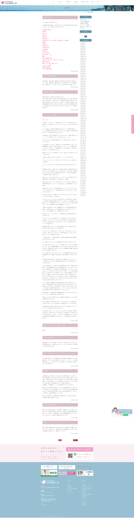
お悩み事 (84, 503)
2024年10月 (83, 79)
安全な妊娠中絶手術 (86, 488)
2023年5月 (83, 108)
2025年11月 (83, 58)
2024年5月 (83, 88)
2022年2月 (83, 133)
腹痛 (43, 56)
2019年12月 (83, 177)
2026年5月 (83, 48)
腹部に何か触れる (46, 61)
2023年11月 (83, 98)
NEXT (75, 440)
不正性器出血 (45, 49)
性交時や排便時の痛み (47, 58)
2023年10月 (83, 100)
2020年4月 (83, 170)
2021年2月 (83, 153)
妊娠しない (44, 33)
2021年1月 (83, 155)
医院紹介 (70, 486)
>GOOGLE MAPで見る (45, 501)
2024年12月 (83, 76)
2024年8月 (83, 83)
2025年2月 (83, 73)
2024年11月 (83, 78)
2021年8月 (83, 143)
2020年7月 (83, 165)
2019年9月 (83, 182)
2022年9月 (83, 121)
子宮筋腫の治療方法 (46, 29)
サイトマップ (71, 492)
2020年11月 (83, 158)
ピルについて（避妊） (47, 65)
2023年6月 (83, 106)
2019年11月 (83, 178)
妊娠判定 (44, 31)
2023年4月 (83, 110)
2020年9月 (83, 162)
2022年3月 (83, 131)
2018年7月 (83, 195)
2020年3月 (83, 172)
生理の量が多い (45, 45)
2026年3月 (83, 51)
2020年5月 (83, 168)
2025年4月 (83, 69)
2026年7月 (83, 44)
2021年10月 (83, 140)
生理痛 (43, 42)
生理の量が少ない (46, 47)
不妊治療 (84, 492)
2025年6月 (83, 66)
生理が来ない (45, 36)
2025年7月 (83, 64)
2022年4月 (83, 130)
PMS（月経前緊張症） (47, 68)
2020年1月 (83, 175)
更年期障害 (84, 495)
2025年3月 (83, 71)
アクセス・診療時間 (72, 488)
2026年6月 (83, 46)
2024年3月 (83, 91)
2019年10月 (83, 180)
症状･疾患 (84, 504)
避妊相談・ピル (85, 490)
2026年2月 (83, 53)
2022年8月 (83, 123)
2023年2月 (83, 113)
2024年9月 (83, 81)
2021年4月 (83, 150)
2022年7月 (83, 125)
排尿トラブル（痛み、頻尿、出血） (50, 63)
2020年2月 (83, 173)
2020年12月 (83, 157)
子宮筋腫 (84, 497)
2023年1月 (83, 115)
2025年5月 (83, 68)
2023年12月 (83, 96)
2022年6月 (83, 126)
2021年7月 (83, 145)
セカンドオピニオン (86, 501)
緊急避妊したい (45, 38)
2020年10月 (83, 160)
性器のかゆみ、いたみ (47, 54)
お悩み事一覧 (47, 17)
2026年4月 (83, 49)
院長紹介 (70, 490)
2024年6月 (83, 86)
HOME (84, 12)
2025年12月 (83, 56)
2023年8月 (83, 103)
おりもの (84, 499)
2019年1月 (83, 190)
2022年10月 (83, 120)
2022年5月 (83, 128)
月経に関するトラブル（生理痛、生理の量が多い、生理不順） (55, 40)
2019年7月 (83, 185)
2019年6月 (83, 187)
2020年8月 (83, 163)
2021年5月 (83, 148)
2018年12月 (83, 192)
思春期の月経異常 (49, 92)
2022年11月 (83, 118)
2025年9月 (83, 61)
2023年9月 (83, 101)
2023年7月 (83, 105)
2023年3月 (83, 111)
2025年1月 (83, 74)
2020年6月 (83, 167)
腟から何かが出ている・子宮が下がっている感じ (52, 59)
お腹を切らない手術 (86, 486)
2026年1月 (83, 54)
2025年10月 (83, 59)
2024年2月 (83, 93)
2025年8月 (83, 63)
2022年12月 (83, 116)
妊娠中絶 (44, 35)
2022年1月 (83, 135)
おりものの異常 (45, 52)
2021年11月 (83, 138)
